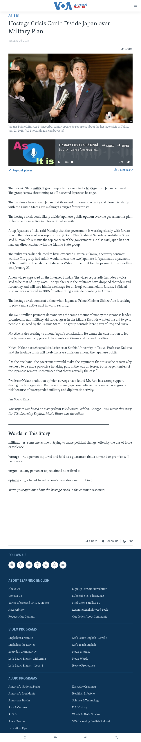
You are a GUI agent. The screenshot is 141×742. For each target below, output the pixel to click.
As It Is (13, 16)
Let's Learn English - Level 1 (25, 665)
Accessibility (16, 609)
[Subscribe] (62, 565)
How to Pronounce (83, 665)
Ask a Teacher (17, 721)
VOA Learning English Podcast (91, 721)
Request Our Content (21, 616)
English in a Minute (20, 638)
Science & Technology (85, 700)
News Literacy (81, 651)
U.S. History (79, 707)
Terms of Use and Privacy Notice (28, 602)
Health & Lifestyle (83, 693)
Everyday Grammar (84, 686)
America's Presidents (21, 693)
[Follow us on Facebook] (11, 565)
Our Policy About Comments (89, 616)
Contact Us (15, 596)
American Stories (19, 700)
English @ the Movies (21, 644)
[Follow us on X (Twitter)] (20, 565)
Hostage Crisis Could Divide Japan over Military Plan (97, 145)
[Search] (116, 737)
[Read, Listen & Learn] (25, 737)
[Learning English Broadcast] (85, 737)
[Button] (127, 49)
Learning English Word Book (90, 609)
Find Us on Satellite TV (86, 602)
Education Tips (17, 728)
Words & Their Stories (86, 714)
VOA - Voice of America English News (86, 150)
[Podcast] (54, 565)
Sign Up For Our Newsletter (89, 589)
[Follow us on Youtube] (29, 565)
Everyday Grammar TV (22, 651)
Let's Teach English (84, 644)
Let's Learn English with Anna (27, 658)
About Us (14, 589)
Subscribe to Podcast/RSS (88, 596)
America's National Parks (24, 686)
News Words (80, 658)
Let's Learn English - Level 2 (89, 638)
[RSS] (45, 565)
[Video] (55, 737)
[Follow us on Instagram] (37, 565)
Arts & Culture (17, 707)
